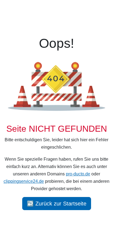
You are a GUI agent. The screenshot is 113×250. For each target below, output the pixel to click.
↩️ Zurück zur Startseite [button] (56, 204)
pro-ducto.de (78, 174)
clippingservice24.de (24, 181)
